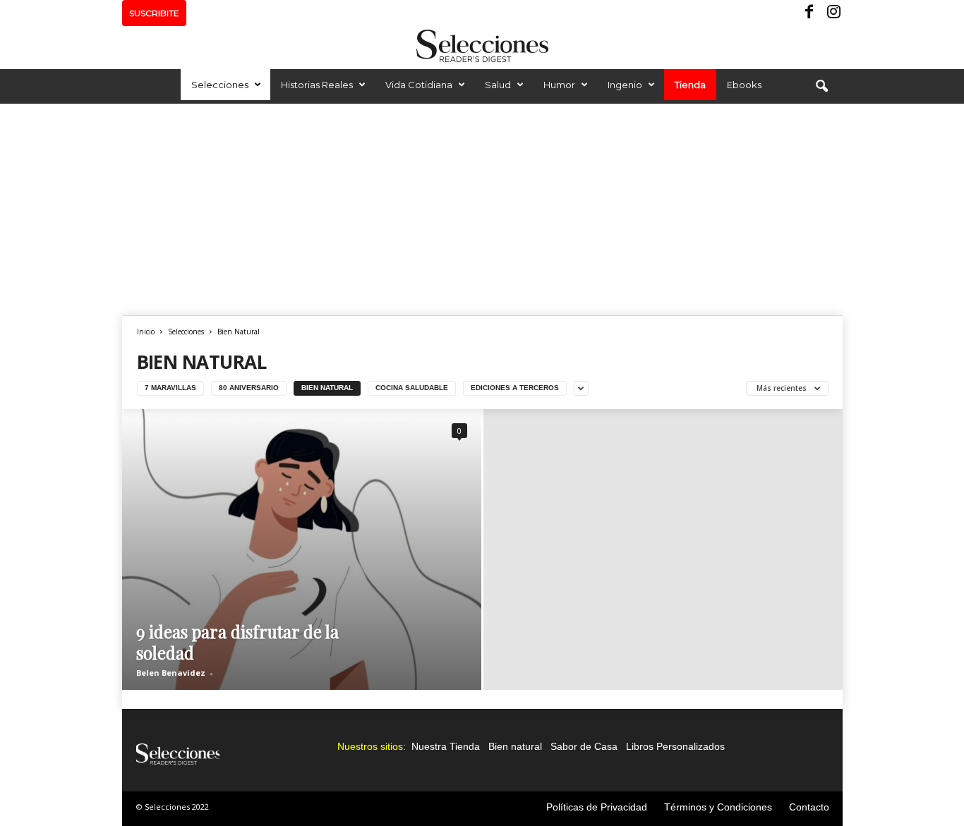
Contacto (809, 807)
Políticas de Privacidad (596, 807)
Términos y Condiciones (718, 807)
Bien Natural (327, 387)
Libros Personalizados (675, 746)
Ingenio (625, 84)
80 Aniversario (249, 387)
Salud (498, 84)
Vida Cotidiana (418, 84)
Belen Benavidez (170, 672)
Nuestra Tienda (445, 746)
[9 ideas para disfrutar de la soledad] (301, 549)
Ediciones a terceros (515, 387)
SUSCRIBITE (154, 13)
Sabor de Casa (583, 746)
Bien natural (515, 746)
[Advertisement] (482, 209)
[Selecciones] (482, 46)
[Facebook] (810, 13)
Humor (559, 84)
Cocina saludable (411, 387)
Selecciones (219, 84)
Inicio (146, 331)
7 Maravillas (170, 387)
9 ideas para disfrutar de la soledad (237, 642)
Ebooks (744, 84)
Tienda (690, 84)
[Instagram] (832, 13)
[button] (821, 86)
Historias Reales (317, 84)
